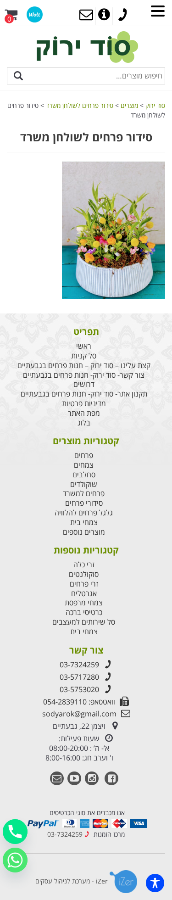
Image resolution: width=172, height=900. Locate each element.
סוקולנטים (84, 574)
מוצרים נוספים (84, 532)
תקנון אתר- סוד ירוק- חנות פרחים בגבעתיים (84, 394)
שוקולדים (83, 484)
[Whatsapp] (15, 860)
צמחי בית (84, 522)
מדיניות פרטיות (84, 403)
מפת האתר (84, 413)
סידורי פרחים (84, 503)
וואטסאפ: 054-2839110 (79, 702)
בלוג (84, 423)
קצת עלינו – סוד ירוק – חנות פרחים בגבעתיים (83, 365)
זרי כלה (83, 565)
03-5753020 (79, 689)
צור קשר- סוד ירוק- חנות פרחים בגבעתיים (83, 375)
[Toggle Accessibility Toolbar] (155, 883)
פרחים (83, 455)
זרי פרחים (84, 584)
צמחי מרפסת (84, 603)
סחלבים (83, 475)
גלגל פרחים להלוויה (84, 513)
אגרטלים (84, 593)
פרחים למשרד (84, 493)
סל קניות (83, 356)
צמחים (84, 465)
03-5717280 (79, 677)
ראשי (83, 346)
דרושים (83, 384)
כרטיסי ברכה (84, 612)
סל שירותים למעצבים (83, 622)
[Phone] (15, 831)
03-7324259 (79, 665)
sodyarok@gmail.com (79, 714)
